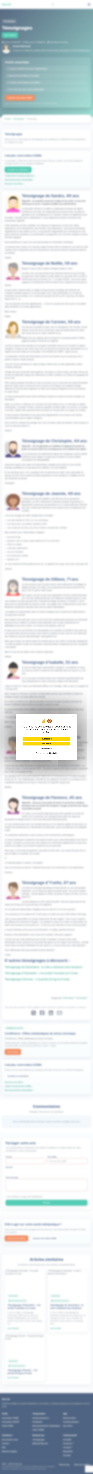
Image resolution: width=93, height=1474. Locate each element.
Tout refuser (46, 744)
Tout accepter (46, 739)
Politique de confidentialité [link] (46, 753)
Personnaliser (46, 748)
